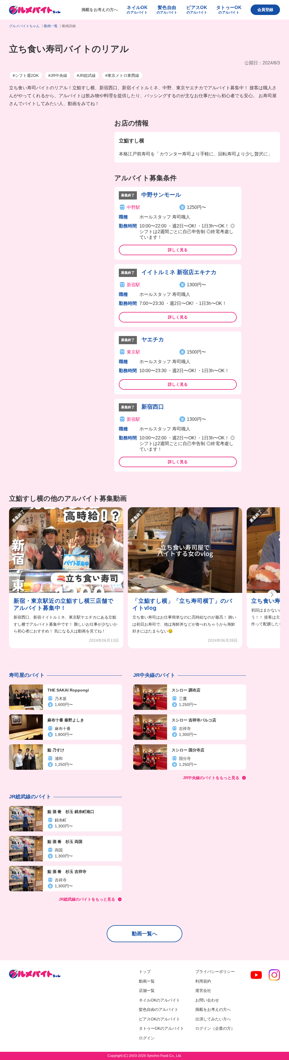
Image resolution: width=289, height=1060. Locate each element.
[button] (272, 595)
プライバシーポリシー (215, 971)
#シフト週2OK (26, 75)
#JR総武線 (86, 75)
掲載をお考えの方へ (100, 9)
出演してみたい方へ (213, 1019)
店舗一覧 (147, 990)
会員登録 (265, 9)
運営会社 (203, 990)
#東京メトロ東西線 (122, 75)
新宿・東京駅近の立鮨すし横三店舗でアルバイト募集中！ (63, 604)
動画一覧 (51, 26)
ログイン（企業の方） (215, 1028)
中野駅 (133, 207)
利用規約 (203, 981)
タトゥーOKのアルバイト (161, 1028)
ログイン (147, 1038)
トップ (145, 971)
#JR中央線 (57, 75)
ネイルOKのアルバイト (159, 1000)
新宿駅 (133, 284)
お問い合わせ (207, 1000)
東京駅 (133, 352)
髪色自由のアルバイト (158, 1009)
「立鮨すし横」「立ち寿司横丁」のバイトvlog (182, 604)
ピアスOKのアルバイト (159, 1019)
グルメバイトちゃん (24, 26)
